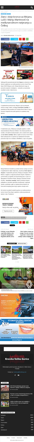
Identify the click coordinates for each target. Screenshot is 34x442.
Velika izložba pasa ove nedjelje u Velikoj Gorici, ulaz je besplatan (5, 256)
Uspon (14, 218)
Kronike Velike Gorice (9, 35)
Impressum (19, 437)
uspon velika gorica (21, 218)
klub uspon (8, 217)
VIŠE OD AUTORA (22, 243)
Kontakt (25, 437)
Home (2, 11)
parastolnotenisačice (6, 218)
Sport (8, 13)
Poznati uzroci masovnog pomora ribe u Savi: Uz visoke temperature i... (21, 394)
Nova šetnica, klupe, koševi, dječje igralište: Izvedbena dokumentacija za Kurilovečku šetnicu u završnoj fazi (17, 257)
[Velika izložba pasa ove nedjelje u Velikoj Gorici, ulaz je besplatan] (6, 250)
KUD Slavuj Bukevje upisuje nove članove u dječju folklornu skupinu (20, 386)
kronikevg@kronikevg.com (20, 372)
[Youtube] (18, 375)
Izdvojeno (3, 13)
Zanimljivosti (4, 429)
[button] (31, 7)
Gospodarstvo (15, 252)
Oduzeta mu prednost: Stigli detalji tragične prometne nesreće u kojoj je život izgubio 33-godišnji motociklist (28, 256)
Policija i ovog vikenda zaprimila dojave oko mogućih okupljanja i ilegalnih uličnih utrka (8, 234)
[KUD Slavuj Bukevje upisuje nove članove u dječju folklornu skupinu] (5, 388)
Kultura (2, 425)
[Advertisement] (17, 3)
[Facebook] (15, 375)
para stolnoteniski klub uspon (19, 217)
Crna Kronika (26, 252)
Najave (2, 420)
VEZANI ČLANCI (11, 243)
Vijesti (2, 417)
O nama (13, 437)
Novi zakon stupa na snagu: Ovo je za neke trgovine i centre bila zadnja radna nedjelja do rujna (25, 235)
